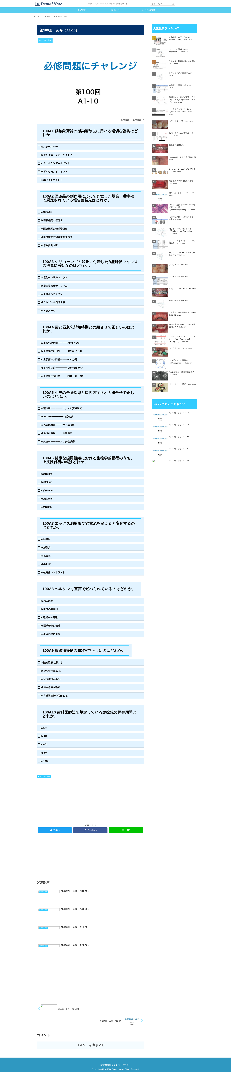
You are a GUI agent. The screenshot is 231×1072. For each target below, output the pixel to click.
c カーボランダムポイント (55, 163)
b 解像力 (46, 547)
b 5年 (44, 736)
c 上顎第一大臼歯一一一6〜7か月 (59, 359)
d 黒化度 (46, 564)
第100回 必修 (45, 776)
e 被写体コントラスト (53, 572)
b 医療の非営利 (49, 609)
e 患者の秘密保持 (50, 634)
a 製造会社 (47, 212)
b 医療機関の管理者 (52, 220)
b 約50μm (46, 482)
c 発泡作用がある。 (52, 679)
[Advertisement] (63, 799)
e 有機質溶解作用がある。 (55, 695)
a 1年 (44, 728)
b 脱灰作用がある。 (52, 671)
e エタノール (48, 310)
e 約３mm (46, 507)
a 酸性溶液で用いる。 (53, 662)
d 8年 (44, 753)
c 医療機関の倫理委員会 (54, 229)
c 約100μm (47, 490)
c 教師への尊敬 (49, 617)
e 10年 (44, 761)
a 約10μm (46, 474)
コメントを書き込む (90, 1045)
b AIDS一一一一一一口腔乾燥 (57, 416)
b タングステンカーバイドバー (58, 155)
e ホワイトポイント (52, 180)
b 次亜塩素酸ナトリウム (54, 286)
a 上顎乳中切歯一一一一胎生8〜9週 (60, 343)
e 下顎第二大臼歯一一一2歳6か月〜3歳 (62, 376)
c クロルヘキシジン (52, 294)
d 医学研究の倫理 (50, 625)
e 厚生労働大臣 (49, 245)
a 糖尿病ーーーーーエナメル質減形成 (61, 408)
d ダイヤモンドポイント (54, 171)
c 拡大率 (46, 556)
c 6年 (44, 744)
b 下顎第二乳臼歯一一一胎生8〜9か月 (61, 351)
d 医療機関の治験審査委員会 (56, 237)
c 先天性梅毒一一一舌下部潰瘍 (58, 425)
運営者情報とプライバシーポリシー (115, 1065)
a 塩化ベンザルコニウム (54, 277)
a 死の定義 (47, 601)
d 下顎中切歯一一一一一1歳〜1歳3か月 (62, 368)
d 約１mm (47, 498)
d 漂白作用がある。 (52, 687)
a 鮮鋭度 (46, 539)
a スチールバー (49, 146)
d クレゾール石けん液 (53, 302)
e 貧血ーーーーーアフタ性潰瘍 (58, 441)
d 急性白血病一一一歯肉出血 (56, 433)
